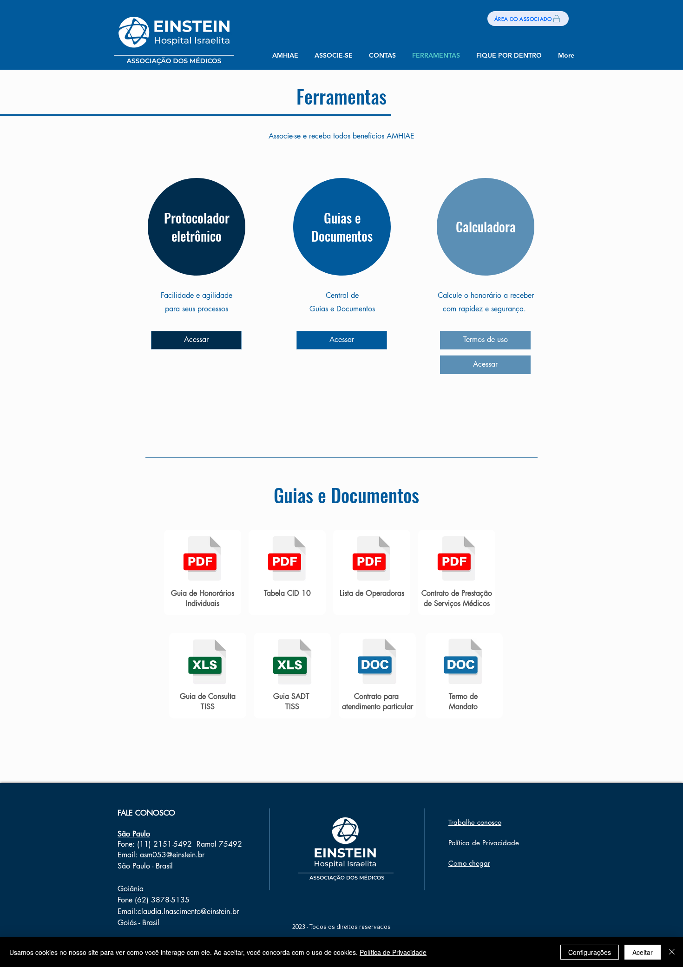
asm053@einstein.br (172, 855)
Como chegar (469, 863)
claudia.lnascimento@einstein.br (188, 911)
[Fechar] (671, 952)
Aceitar (642, 952)
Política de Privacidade (393, 952)
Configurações (589, 952)
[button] (333, 55)
